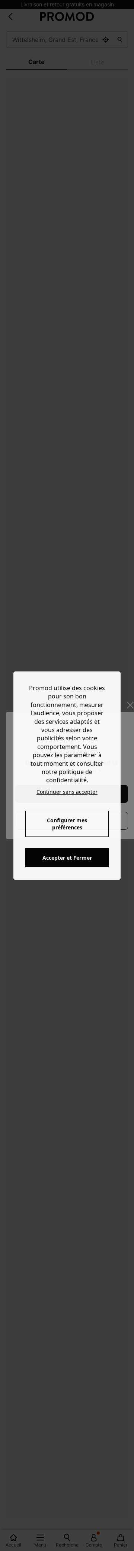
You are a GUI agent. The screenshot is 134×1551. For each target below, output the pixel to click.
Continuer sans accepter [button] (67, 791)
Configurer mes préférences (67, 824)
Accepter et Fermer (67, 857)
